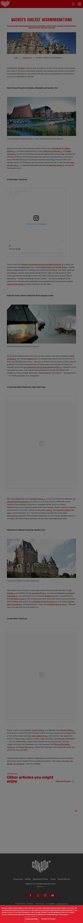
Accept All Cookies (48, 919)
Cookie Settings (32, 919)
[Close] (79, 908)
